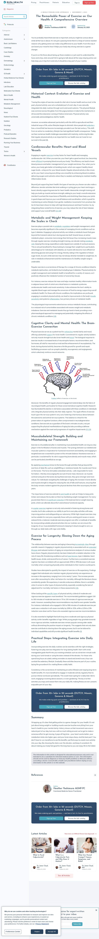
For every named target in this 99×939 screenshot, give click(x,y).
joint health (65, 494)
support (50, 335)
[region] (31, 921)
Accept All (52, 932)
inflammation (55, 299)
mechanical (45, 465)
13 (57, 211)
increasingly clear (82, 544)
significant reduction (56, 500)
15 (77, 588)
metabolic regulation (62, 226)
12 (89, 429)
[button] (33, 2)
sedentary (90, 125)
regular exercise (39, 508)
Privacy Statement (42, 924)
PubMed (53, 398)
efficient (39, 161)
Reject (37, 932)
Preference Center (13, 932)
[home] (13, 2)
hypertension (72, 556)
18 (59, 211)
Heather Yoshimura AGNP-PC (55, 27)
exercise (50, 155)
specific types (52, 593)
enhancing (68, 332)
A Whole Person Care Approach (55, 12)
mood (72, 337)
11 (87, 429)
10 (55, 316)
